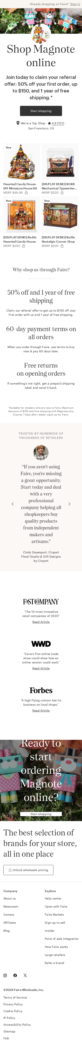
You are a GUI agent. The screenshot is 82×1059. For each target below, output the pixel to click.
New (8, 147)
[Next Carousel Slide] (69, 504)
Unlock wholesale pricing (30, 870)
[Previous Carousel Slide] (12, 504)
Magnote (62, 411)
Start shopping (41, 111)
